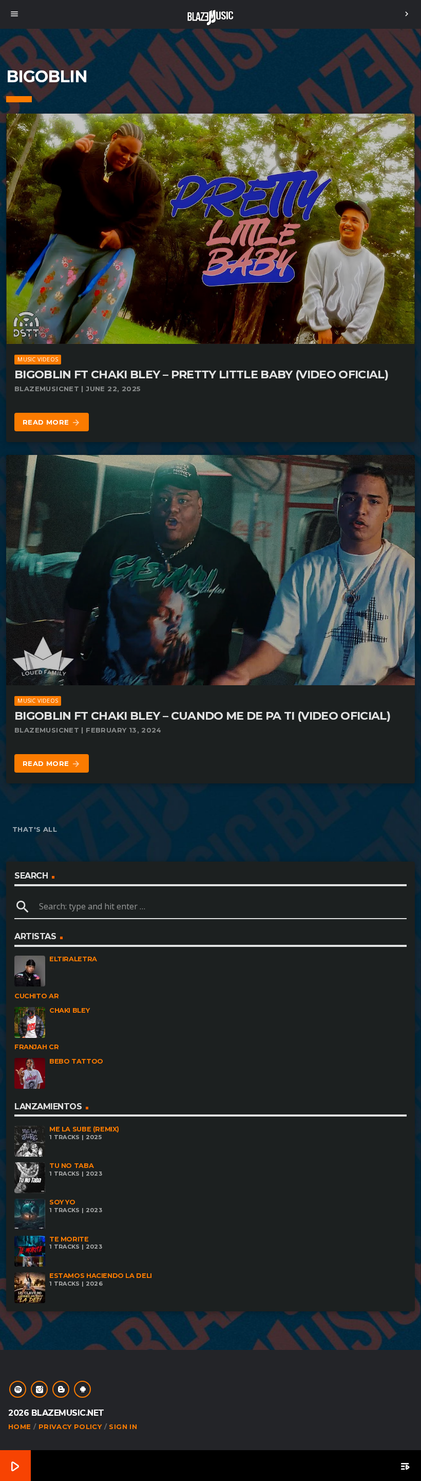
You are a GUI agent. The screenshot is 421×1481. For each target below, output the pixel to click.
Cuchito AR (36, 996)
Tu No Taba (71, 1165)
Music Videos (37, 359)
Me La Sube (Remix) (84, 1129)
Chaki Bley (69, 1010)
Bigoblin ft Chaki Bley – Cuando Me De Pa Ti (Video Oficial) (202, 716)
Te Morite (69, 1239)
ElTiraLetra (73, 959)
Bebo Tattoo (76, 1061)
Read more (52, 422)
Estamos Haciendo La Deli (100, 1275)
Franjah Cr (36, 1047)
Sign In (123, 1426)
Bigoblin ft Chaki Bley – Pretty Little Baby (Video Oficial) (201, 374)
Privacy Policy (70, 1426)
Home (19, 1426)
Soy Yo (62, 1202)
